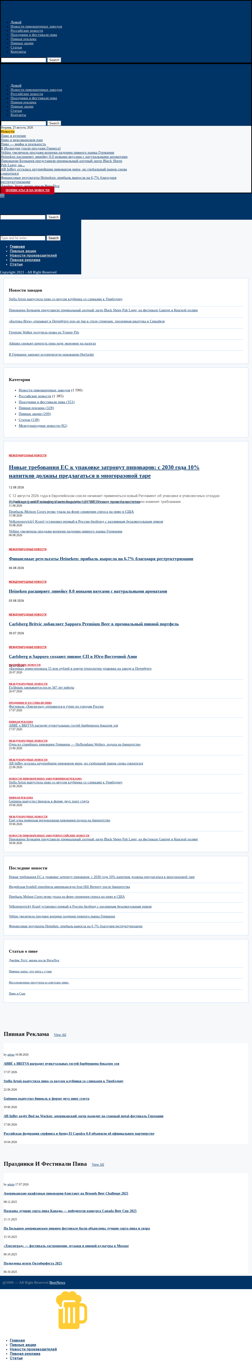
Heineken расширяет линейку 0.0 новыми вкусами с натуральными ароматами (64, 157)
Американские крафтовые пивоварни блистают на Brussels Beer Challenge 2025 (66, 1193)
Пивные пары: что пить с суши (30, 971)
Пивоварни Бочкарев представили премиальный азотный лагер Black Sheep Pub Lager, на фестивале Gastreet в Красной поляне (103, 310)
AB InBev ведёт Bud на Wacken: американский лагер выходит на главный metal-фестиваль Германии (83, 1116)
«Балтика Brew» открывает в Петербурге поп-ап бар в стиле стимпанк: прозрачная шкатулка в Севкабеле (87, 321)
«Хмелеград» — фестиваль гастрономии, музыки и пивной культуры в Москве (66, 1246)
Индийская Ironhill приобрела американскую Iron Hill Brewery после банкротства (74, 502)
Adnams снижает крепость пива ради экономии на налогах (52, 343)
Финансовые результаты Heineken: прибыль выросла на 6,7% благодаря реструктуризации (101, 558)
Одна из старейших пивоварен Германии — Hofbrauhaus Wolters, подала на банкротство (75, 744)
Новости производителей (33, 255)
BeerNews (57, 1282)
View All (60, 1035)
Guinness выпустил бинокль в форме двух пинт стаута (49, 801)
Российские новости (27, 31)
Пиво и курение (13, 136)
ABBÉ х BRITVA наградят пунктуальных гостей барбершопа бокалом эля (63, 725)
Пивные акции (22, 43)
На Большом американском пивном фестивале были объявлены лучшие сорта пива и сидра (77, 1228)
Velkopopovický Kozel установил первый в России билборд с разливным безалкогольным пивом (86, 521)
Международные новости (43, 426)
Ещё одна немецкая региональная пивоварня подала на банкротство (59, 820)
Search (54, 60)
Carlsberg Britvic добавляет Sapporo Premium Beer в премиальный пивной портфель (94, 623)
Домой (16, 22)
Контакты (18, 51)
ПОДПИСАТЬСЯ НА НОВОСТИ (27, 190)
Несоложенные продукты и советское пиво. (39, 982)
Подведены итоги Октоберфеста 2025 (33, 1263)
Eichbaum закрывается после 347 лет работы (41, 687)
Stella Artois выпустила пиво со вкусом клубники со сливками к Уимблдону (66, 299)
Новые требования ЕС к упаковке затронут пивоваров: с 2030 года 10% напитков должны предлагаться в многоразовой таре (102, 877)
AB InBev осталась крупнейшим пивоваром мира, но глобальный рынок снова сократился (76, 763)
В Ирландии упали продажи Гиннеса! (31, 148)
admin (11, 1054)
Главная (17, 246)
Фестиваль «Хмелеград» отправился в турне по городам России (56, 706)
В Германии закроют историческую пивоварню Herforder (51, 354)
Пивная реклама (23, 39)
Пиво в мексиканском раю (22, 140)
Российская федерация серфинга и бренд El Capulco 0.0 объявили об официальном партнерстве (79, 1133)
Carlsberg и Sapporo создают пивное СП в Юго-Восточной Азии (73, 656)
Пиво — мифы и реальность (23, 144)
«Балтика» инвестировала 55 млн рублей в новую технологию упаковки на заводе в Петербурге (80, 668)
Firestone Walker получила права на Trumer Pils (44, 332)
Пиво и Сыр (17, 993)
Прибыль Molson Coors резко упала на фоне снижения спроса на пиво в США (71, 512)
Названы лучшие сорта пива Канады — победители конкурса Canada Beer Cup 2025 (70, 1211)
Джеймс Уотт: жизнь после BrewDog (30, 186)
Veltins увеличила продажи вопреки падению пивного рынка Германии (57, 152)
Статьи (16, 47)
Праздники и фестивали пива (34, 35)
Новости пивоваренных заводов (36, 26)
